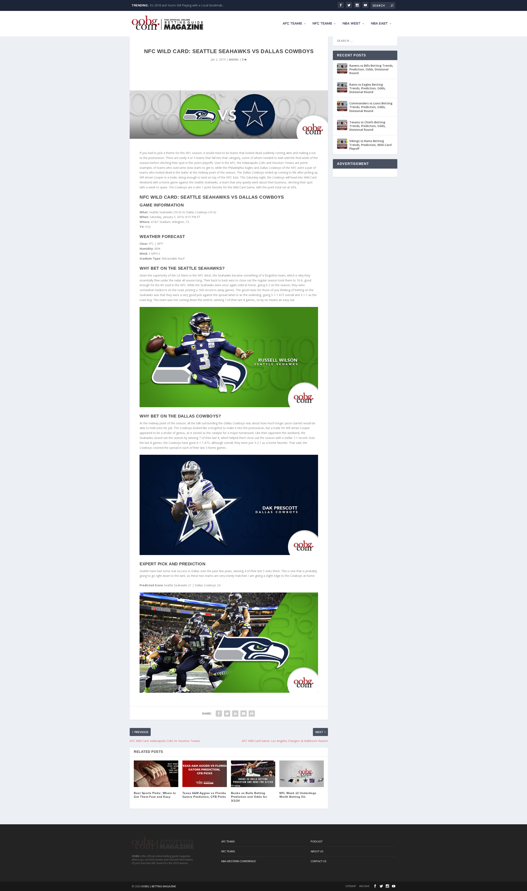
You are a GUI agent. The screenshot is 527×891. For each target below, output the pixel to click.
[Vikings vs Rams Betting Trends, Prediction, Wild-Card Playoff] (342, 144)
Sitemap (350, 886)
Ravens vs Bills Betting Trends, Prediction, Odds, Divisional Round (371, 69)
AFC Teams (292, 23)
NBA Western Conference (238, 861)
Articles (234, 59)
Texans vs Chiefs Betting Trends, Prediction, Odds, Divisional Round (367, 126)
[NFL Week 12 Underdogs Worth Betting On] (301, 773)
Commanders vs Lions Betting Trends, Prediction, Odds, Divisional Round (370, 107)
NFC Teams (322, 23)
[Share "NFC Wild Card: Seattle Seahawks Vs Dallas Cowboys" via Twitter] (227, 713)
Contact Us (318, 861)
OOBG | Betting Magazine (158, 886)
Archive (364, 886)
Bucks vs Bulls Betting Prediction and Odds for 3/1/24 (249, 796)
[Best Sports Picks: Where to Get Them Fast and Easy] (156, 773)
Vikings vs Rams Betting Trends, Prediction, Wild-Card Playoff (370, 144)
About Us (317, 851)
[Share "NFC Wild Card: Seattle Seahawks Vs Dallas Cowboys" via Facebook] (219, 713)
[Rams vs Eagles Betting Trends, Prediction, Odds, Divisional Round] (342, 87)
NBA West (351, 23)
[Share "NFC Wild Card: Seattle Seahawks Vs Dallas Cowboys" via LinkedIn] (235, 713)
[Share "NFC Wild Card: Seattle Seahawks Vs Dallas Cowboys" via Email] (243, 713)
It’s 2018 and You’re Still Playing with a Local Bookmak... (187, 5)
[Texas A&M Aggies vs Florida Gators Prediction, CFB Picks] (204, 773)
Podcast (317, 841)
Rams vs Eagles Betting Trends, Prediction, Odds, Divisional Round (367, 88)
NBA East (379, 23)
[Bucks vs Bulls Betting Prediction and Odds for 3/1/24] (253, 773)
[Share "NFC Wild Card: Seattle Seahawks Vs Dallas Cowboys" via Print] (252, 713)
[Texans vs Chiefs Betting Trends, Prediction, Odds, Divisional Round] (342, 125)
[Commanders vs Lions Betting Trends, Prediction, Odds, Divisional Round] (342, 106)
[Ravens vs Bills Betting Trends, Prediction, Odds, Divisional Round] (342, 68)
